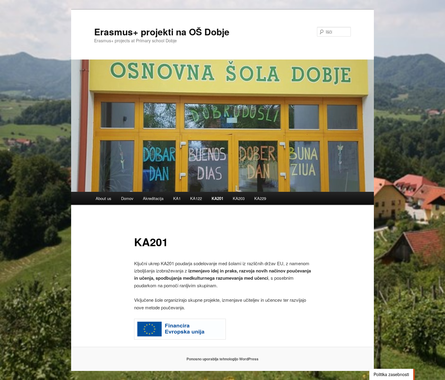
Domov (127, 198)
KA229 (260, 198)
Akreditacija (153, 198)
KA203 (239, 198)
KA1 (177, 198)
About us (103, 198)
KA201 (217, 198)
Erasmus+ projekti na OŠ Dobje (161, 31)
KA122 (196, 198)
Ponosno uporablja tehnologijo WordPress (222, 359)
